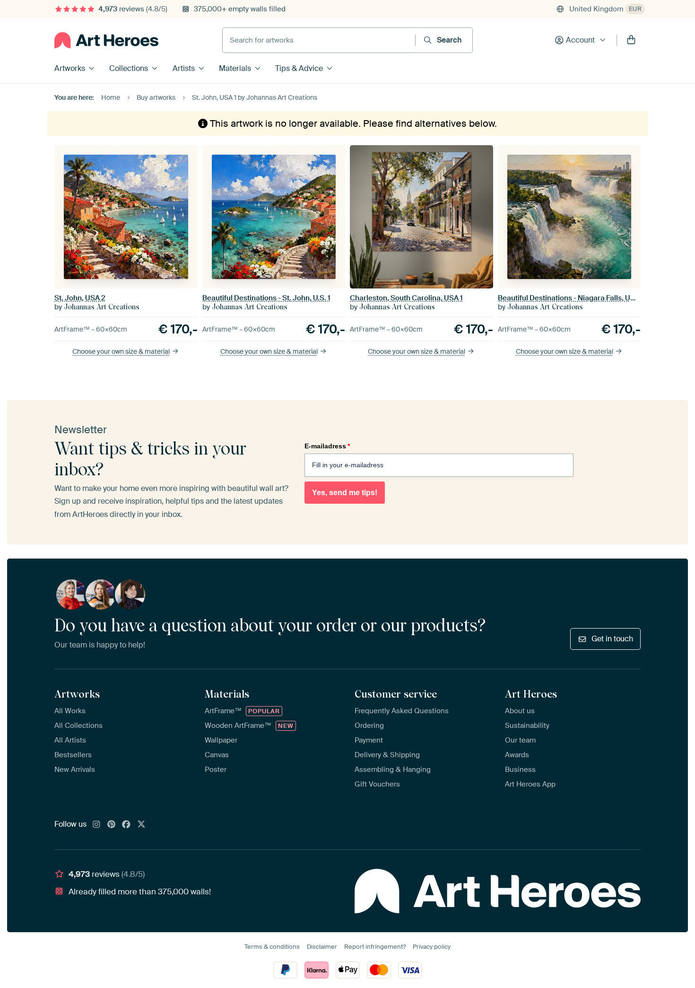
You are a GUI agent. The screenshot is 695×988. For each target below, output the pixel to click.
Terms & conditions (272, 947)
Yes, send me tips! (344, 493)
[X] (141, 825)
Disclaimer (322, 947)
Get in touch (612, 639)
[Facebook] (126, 825)
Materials (235, 68)
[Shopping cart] (631, 40)
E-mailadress (327, 446)
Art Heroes (531, 693)
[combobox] (319, 40)
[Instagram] (96, 825)
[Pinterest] (111, 825)
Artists (184, 68)
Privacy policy (432, 947)
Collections (128, 68)
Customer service (396, 693)
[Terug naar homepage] (106, 40)
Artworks (69, 68)
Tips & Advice (299, 68)
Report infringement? (375, 947)
